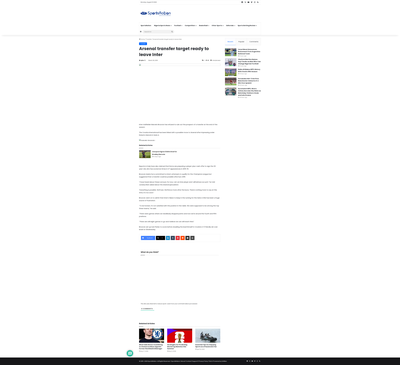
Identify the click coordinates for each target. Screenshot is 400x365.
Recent (230, 42)
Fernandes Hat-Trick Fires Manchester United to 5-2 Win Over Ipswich (248, 81)
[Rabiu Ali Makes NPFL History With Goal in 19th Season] (230, 72)
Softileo (224, 361)
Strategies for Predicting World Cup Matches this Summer (177, 347)
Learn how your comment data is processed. (182, 304)
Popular (241, 42)
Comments (253, 42)
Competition (190, 25)
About (183, 361)
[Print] (192, 238)
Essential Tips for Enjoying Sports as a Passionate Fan (206, 346)
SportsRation (146, 25)
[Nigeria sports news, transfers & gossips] (155, 13)
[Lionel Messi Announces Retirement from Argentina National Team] (230, 52)
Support (195, 361)
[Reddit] (183, 238)
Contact (188, 361)
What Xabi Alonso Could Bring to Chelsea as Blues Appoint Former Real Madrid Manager (151, 347)
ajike (142, 60)
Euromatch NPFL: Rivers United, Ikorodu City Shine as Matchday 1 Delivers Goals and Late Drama (249, 92)
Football (177, 25)
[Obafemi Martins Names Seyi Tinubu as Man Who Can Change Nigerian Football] (230, 62)
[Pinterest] (178, 238)
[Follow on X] (145, 60)
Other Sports (217, 25)
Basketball (203, 25)
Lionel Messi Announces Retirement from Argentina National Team (249, 51)
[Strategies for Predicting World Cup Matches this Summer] (179, 336)
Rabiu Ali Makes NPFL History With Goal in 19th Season (249, 70)
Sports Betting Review (246, 25)
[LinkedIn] (168, 238)
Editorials (230, 25)
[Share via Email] (187, 238)
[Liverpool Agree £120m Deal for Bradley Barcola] (145, 154)
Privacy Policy (203, 361)
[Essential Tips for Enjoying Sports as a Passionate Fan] (207, 336)
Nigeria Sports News (162, 25)
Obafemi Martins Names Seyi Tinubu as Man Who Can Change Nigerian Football (249, 61)
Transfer (149, 39)
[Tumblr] (173, 238)
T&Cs (210, 361)
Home (142, 39)
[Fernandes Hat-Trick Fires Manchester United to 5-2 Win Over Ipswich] (230, 81)
